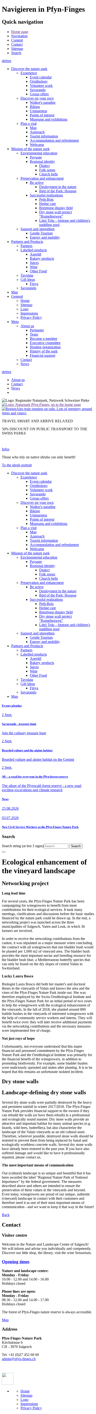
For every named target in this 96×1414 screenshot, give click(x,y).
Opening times (15, 1261)
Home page (19, 32)
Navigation (19, 36)
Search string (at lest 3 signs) (23, 846)
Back (6, 1215)
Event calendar (12, 705)
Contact (17, 44)
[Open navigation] (4, 852)
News (5, 799)
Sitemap (17, 49)
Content (17, 40)
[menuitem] (52, 32)
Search (16, 53)
